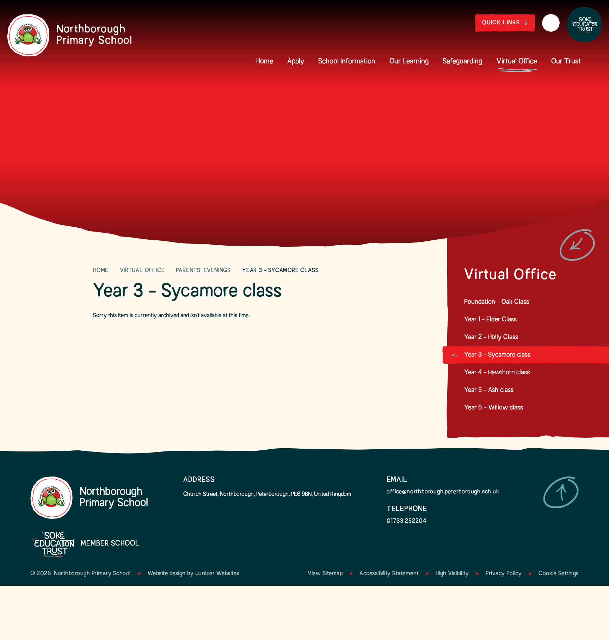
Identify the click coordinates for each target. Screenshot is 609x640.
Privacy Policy (504, 574)
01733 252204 (406, 521)
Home (101, 270)
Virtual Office (142, 270)
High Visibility (452, 574)
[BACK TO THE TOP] (561, 492)
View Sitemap (325, 574)
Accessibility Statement (389, 574)
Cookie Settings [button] (559, 574)
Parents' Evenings (203, 270)
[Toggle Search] (551, 23)
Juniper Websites (217, 574)
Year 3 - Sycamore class (280, 270)
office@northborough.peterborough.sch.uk (443, 492)
